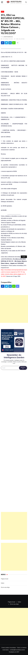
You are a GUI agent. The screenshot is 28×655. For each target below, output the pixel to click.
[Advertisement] (14, 309)
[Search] (26, 2)
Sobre (2, 583)
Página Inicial (4, 579)
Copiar (24, 256)
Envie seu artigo (5, 587)
